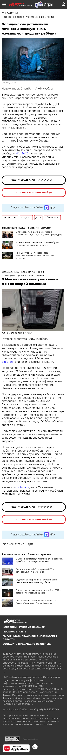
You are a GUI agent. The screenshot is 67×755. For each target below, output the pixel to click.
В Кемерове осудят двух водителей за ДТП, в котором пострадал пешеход (38, 591)
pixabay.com (9, 82)
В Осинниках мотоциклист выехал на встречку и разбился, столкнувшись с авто (39, 560)
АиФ (29, 332)
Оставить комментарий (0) (34, 192)
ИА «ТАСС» (23, 153)
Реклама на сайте (32, 627)
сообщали (22, 487)
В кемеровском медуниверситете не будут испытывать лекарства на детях (37, 243)
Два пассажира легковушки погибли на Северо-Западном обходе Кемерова (36, 601)
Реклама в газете (14, 631)
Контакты (10, 627)
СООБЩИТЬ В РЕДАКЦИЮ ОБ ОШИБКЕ (27, 643)
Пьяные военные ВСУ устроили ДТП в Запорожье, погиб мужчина (35, 570)
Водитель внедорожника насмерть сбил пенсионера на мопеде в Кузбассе (36, 581)
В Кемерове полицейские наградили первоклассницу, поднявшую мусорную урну (39, 233)
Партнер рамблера (30, 739)
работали (8, 361)
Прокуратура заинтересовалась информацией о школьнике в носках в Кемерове (35, 255)
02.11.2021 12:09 (10, 13)
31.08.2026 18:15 (10, 271)
